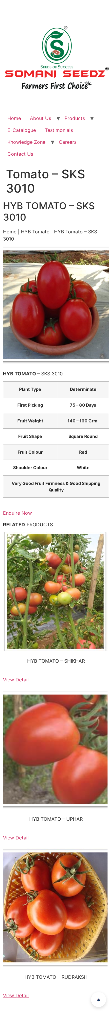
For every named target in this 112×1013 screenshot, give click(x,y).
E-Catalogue (21, 130)
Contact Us (20, 154)
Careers (67, 142)
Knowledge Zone (26, 142)
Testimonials (59, 130)
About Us (40, 118)
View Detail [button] (16, 680)
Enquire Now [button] (17, 513)
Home (14, 118)
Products (75, 118)
